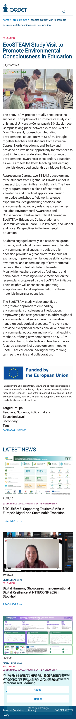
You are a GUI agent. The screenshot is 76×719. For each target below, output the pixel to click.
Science (21, 430)
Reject (38, 698)
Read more (11, 521)
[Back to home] (15, 8)
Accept (38, 689)
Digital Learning (12, 580)
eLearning (9, 430)
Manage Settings (38, 708)
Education (9, 38)
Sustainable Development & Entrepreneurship (30, 503)
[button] (64, 11)
